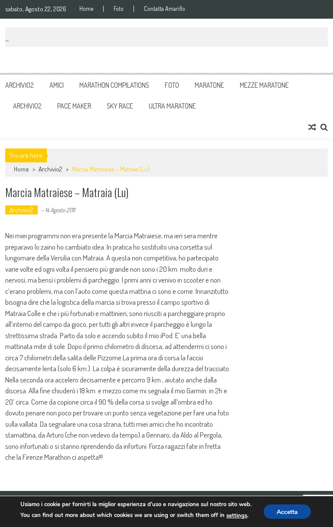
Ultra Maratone (172, 106)
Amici (56, 85)
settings (236, 516)
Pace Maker (74, 106)
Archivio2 (19, 85)
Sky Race (120, 106)
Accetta (287, 512)
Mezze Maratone (264, 85)
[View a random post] (312, 127)
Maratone (209, 85)
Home (86, 9)
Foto (119, 9)
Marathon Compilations (114, 85)
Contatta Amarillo (164, 9)
